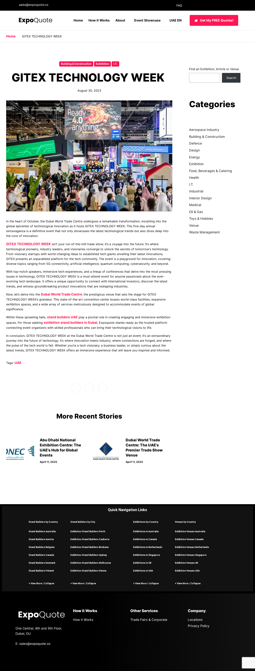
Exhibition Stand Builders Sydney (88, 555)
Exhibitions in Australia (145, 531)
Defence (195, 143)
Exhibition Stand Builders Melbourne (90, 562)
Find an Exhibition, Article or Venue (214, 69)
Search (231, 78)
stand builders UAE (62, 317)
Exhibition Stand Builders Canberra (89, 539)
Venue (194, 225)
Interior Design (200, 198)
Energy (194, 157)
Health (194, 178)
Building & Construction (76, 63)
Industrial (196, 191)
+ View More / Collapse (41, 583)
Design (194, 150)
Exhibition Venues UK (186, 562)
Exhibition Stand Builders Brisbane (89, 547)
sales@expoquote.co (33, 5)
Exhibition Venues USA (187, 570)
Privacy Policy (198, 626)
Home (78, 20)
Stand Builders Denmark (42, 562)
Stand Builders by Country (43, 521)
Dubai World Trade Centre (61, 294)
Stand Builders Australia (42, 531)
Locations (195, 620)
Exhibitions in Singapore (146, 555)
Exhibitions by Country (145, 521)
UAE (18, 363)
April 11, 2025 (48, 461)
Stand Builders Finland (41, 570)
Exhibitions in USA (143, 570)
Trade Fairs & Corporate (148, 620)
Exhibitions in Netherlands (147, 547)
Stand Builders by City (82, 521)
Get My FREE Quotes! (217, 20)
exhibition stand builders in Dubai (70, 322)
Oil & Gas (196, 212)
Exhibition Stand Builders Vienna (88, 570)
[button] (44, 521)
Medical (195, 205)
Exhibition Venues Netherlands (192, 547)
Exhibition (102, 63)
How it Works (99, 20)
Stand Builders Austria (41, 539)
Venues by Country (185, 521)
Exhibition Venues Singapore (190, 555)
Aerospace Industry (204, 130)
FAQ (179, 5)
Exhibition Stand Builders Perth (87, 531)
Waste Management (204, 232)
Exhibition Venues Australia (190, 531)
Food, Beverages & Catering (210, 171)
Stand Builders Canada (41, 555)
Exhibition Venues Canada (189, 539)
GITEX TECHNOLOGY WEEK (28, 244)
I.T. (115, 63)
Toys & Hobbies (201, 218)
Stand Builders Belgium (42, 547)
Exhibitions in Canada (145, 539)
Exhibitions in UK (142, 562)
